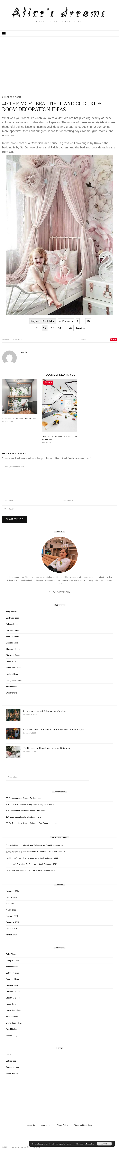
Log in (8, 1055)
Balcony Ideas (12, 624)
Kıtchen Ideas (12, 674)
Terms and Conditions (83, 1125)
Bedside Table (12, 643)
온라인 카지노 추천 (14, 851)
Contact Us (45, 1125)
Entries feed (11, 1061)
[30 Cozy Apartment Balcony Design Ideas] (13, 715)
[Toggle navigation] (4, 33)
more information (87, 1144)
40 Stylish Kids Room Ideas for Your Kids (19, 418)
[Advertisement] (59, 65)
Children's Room (11, 97)
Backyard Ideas (12, 618)
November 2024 (12, 891)
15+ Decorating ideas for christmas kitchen (24, 817)
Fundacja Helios (12, 845)
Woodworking (11, 693)
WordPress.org (12, 1073)
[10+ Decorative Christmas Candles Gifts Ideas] (13, 752)
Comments (17, 339)
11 (37, 328)
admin (5, 339)
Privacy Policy (62, 1125)
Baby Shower (11, 612)
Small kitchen (11, 687)
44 (70, 328)
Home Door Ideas (13, 668)
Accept (104, 1143)
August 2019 (11, 935)
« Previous (66, 321)
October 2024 (11, 897)
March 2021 (11, 910)
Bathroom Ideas (12, 630)
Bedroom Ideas (12, 637)
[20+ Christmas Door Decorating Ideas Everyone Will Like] (13, 733)
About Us (31, 1125)
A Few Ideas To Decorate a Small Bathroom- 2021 (43, 845)
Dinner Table (11, 661)
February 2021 (12, 916)
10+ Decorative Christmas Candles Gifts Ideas (47, 748)
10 (88, 321)
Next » (80, 328)
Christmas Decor (13, 655)
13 (52, 328)
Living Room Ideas (14, 680)
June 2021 (10, 904)
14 (59, 328)
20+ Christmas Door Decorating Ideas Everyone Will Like (53, 729)
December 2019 (12, 922)
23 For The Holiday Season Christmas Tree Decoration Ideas (31, 823)
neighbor (9, 858)
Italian (8, 870)
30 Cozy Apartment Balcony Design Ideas (44, 710)
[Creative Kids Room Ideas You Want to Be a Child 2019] (59, 405)
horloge (9, 864)
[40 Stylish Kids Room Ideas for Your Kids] (19, 396)
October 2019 (11, 928)
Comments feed (12, 1067)
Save (114, 339)
